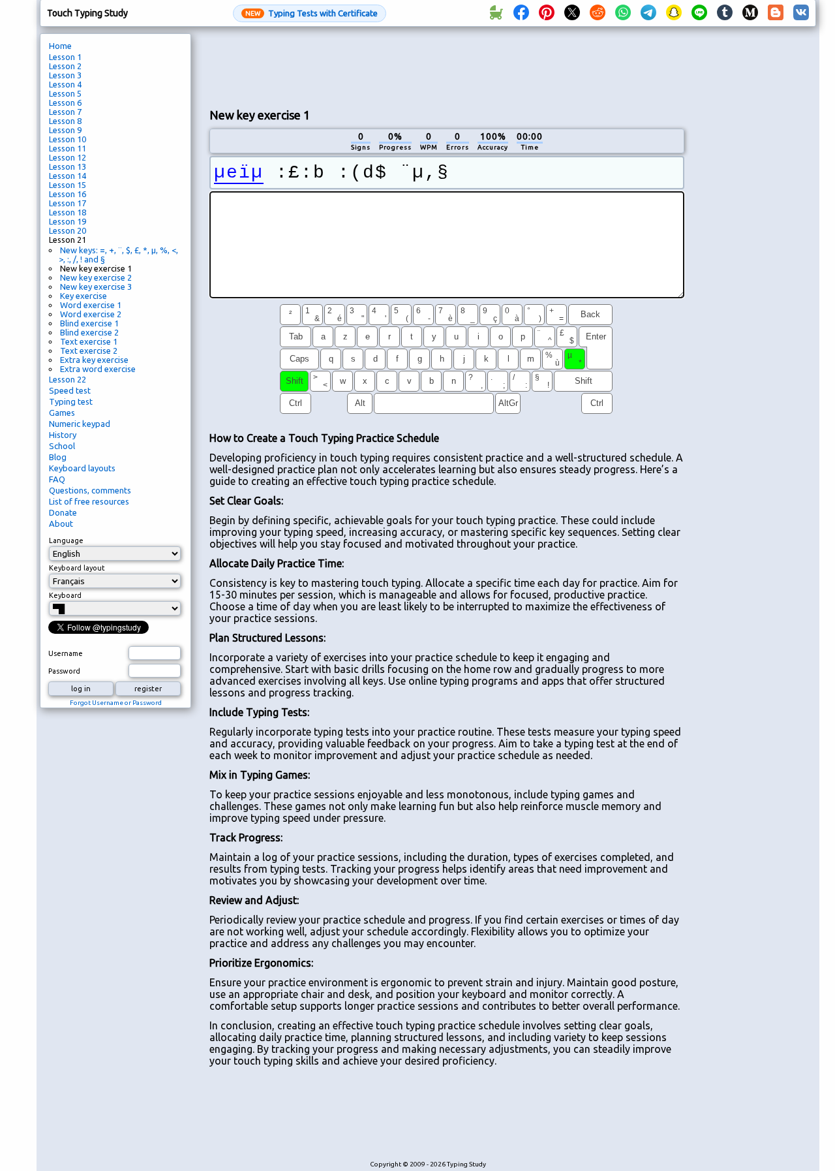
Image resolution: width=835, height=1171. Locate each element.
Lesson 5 (65, 93)
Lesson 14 (67, 175)
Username (65, 653)
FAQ (57, 479)
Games (62, 412)
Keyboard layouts (82, 468)
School (62, 445)
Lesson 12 (67, 157)
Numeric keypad (79, 423)
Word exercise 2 (90, 314)
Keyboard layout (77, 568)
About (61, 523)
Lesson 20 (67, 230)
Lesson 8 (65, 120)
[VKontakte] (801, 13)
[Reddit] (597, 13)
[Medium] (750, 13)
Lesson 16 (67, 193)
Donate (63, 512)
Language (66, 540)
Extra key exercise (94, 359)
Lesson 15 (67, 184)
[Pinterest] (546, 13)
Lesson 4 (65, 84)
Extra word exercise (98, 368)
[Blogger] (775, 13)
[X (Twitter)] (572, 13)
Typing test (71, 401)
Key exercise (83, 295)
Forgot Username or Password (116, 702)
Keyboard (65, 595)
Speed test (70, 390)
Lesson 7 (65, 111)
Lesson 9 (65, 129)
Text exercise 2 (88, 350)
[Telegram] (648, 13)
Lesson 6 (65, 102)
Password (64, 671)
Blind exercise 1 (89, 323)
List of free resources (89, 501)
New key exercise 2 (96, 277)
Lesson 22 (67, 379)
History (62, 434)
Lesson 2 (65, 65)
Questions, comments (90, 490)
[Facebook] (521, 13)
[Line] (699, 13)
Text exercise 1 (88, 341)
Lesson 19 (67, 221)
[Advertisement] (446, 66)
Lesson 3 (65, 75)
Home (60, 45)
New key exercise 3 (96, 286)
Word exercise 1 (90, 304)
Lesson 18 (67, 212)
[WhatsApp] (623, 13)
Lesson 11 (67, 148)
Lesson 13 (67, 166)
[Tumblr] (725, 13)
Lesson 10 (67, 139)
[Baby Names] (496, 13)
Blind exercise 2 (89, 332)
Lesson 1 (65, 56)
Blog (58, 456)
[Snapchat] (674, 13)
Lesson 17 (67, 203)
